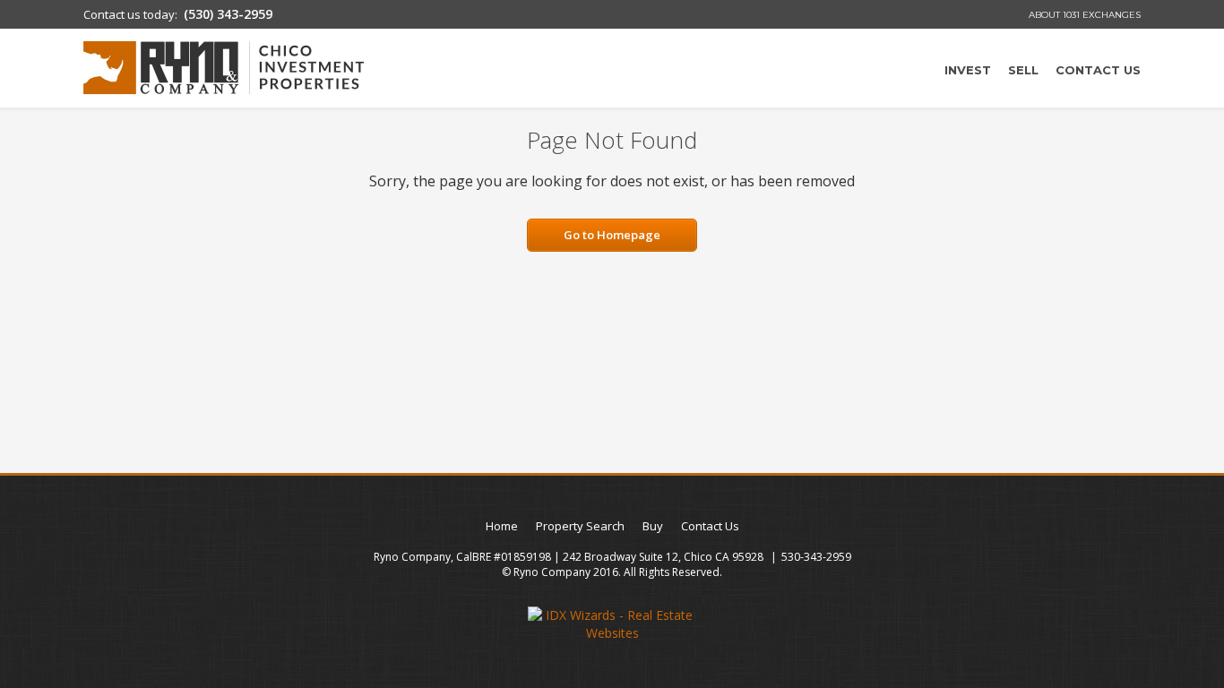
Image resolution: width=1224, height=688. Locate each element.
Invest (967, 70)
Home (502, 526)
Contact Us (1098, 70)
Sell (1023, 70)
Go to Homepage (612, 235)
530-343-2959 (816, 556)
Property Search (580, 526)
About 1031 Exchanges (1085, 15)
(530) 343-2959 (228, 13)
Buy (652, 526)
